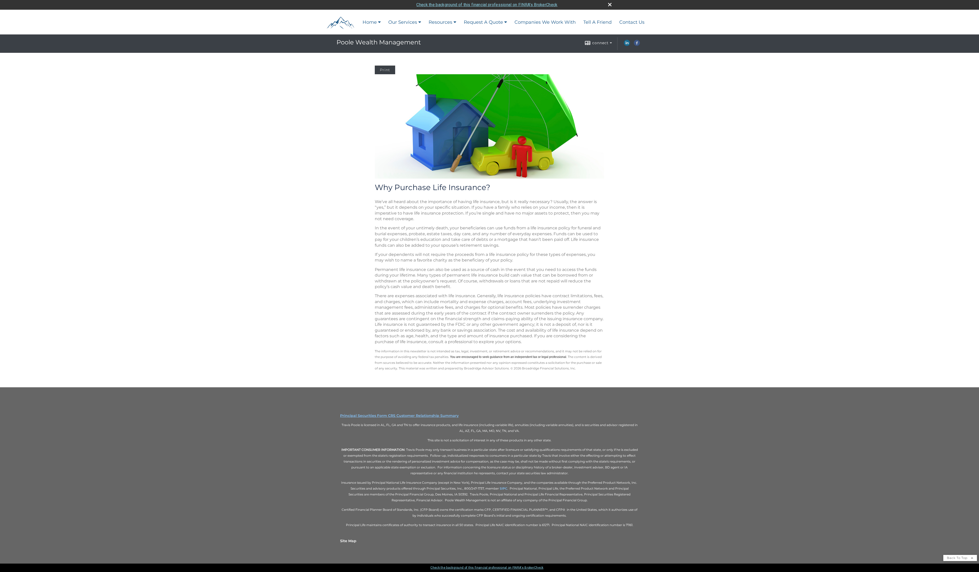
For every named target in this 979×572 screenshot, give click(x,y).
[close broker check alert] (610, 5)
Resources (440, 22)
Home (370, 22)
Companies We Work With (545, 22)
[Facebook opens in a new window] (637, 44)
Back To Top (958, 558)
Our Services (402, 22)
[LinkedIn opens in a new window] (627, 44)
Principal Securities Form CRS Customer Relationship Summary (399, 415)
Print (385, 70)
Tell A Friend (597, 22)
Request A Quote (483, 22)
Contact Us (632, 22)
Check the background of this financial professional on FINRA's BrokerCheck (486, 4)
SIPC (503, 488)
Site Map (348, 541)
